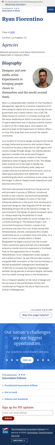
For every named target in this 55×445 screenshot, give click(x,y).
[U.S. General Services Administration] (6, 431)
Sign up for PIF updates (18, 407)
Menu (50, 10)
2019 (12, 32)
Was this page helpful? (35, 315)
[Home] (11, 11)
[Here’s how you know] (27, 3)
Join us (27, 360)
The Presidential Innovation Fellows (28, 429)
